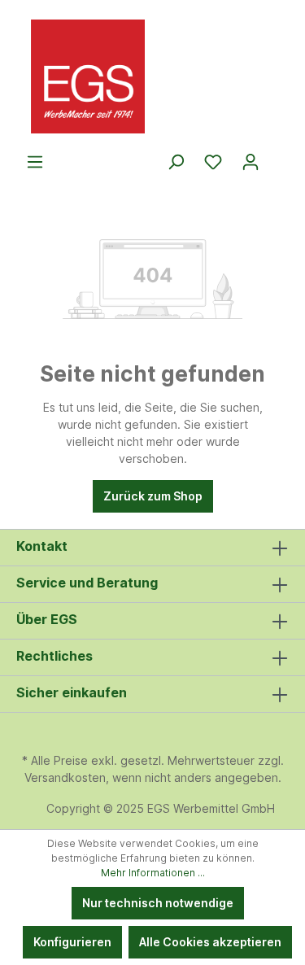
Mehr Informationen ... (153, 873)
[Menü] (35, 161)
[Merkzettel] (213, 161)
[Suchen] (175, 161)
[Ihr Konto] (250, 161)
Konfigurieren (72, 942)
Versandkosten (65, 777)
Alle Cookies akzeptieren (210, 942)
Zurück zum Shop (153, 496)
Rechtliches (54, 656)
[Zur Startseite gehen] (152, 76)
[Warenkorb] (279, 156)
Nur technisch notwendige (157, 903)
